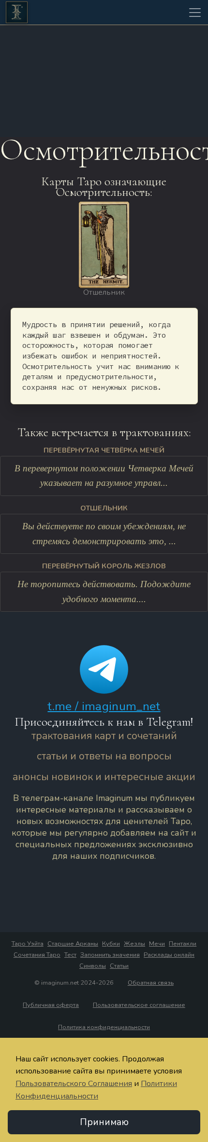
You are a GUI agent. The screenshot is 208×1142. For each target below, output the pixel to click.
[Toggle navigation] (195, 12)
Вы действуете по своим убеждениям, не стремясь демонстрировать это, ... (104, 533)
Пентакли (182, 943)
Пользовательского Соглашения (73, 1083)
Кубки (111, 943)
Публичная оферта (51, 1005)
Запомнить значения (110, 954)
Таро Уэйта (28, 943)
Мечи (157, 943)
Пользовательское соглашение (139, 1005)
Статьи (119, 966)
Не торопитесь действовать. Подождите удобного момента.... (104, 591)
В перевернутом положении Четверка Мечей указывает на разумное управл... (104, 475)
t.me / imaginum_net (103, 706)
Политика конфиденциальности (104, 1027)
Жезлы (134, 943)
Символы (92, 966)
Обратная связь (151, 982)
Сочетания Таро (37, 954)
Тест (70, 954)
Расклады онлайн (169, 954)
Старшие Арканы (72, 943)
